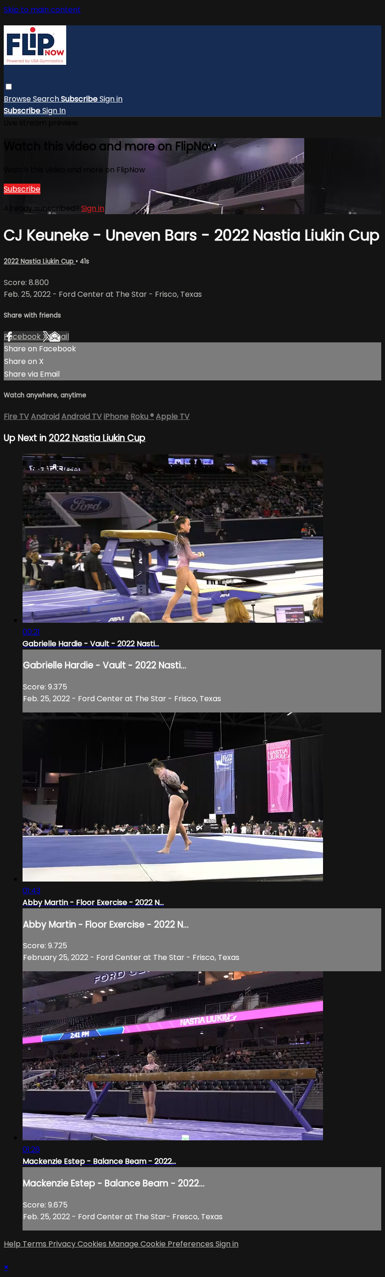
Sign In (54, 110)
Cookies (92, 1243)
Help (13, 1243)
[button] (9, 87)
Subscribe (22, 189)
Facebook (23, 336)
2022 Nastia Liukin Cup (40, 261)
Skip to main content (42, 9)
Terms (35, 1243)
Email (59, 336)
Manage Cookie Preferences (162, 1243)
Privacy (62, 1243)
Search (47, 98)
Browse (18, 98)
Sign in (111, 98)
